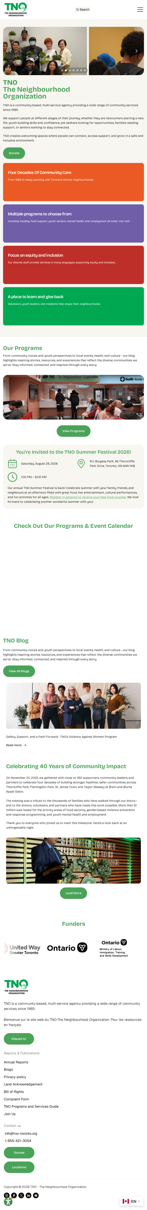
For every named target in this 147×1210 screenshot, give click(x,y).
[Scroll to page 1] (61, 70)
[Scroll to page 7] (85, 70)
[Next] (136, 51)
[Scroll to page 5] (77, 70)
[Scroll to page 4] (73, 70)
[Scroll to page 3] (70, 70)
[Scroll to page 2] (66, 70)
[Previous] (11, 51)
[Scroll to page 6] (81, 70)
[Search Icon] (82, 9)
